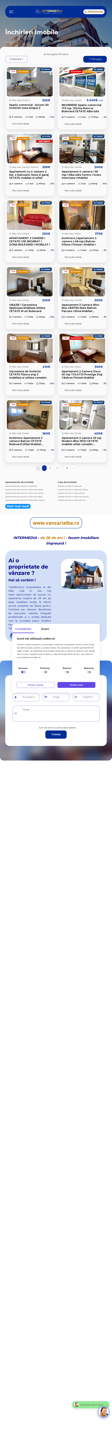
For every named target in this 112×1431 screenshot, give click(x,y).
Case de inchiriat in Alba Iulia (70, 486)
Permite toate (76, 685)
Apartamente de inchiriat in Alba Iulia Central (24, 493)
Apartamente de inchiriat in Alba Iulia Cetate (24, 489)
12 (67, 468)
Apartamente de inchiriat (19, 482)
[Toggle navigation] (11, 12)
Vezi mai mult (18, 506)
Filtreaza (96, 59)
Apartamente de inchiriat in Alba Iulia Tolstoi (24, 496)
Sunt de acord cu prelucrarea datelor (57, 727)
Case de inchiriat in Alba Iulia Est (71, 493)
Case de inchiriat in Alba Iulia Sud (71, 500)
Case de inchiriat (67, 482)
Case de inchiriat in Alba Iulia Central (73, 496)
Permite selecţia (35, 685)
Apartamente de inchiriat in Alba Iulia (21, 486)
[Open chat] (103, 1412)
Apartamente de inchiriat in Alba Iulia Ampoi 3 (25, 500)
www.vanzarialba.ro (56, 523)
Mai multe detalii (20, 123)
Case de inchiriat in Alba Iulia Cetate (73, 489)
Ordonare (15, 59)
